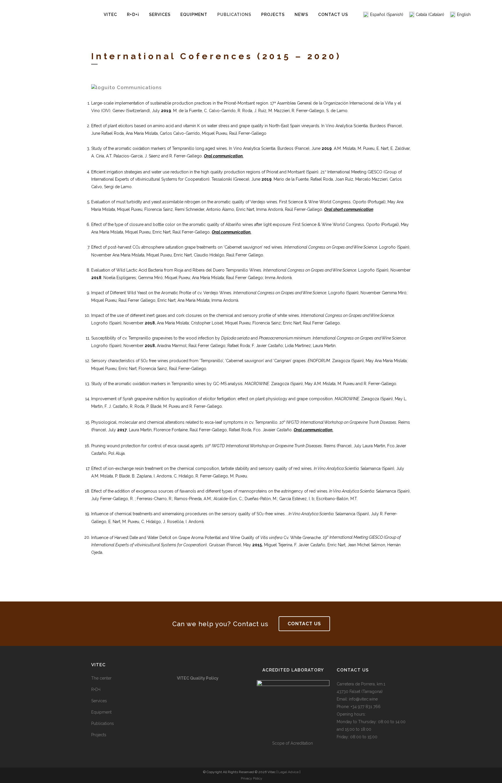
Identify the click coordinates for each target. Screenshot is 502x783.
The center (101, 678)
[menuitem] (383, 14)
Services (99, 700)
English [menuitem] (464, 14)
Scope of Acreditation (293, 743)
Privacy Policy (251, 778)
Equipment (101, 712)
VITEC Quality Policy (197, 678)
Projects (98, 734)
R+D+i (96, 689)
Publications (102, 723)
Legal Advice (288, 772)
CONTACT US (304, 623)
